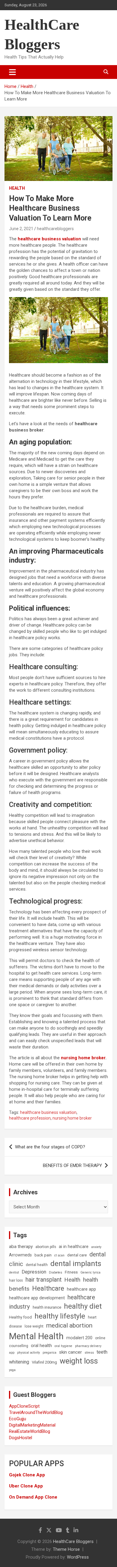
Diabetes (55, 1272)
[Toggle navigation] (12, 72)
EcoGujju (17, 1418)
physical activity (28, 1353)
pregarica (49, 1353)
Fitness (71, 1272)
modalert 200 (79, 1337)
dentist (14, 1272)
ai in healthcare (73, 1246)
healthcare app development (37, 1298)
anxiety (96, 1247)
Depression (34, 1272)
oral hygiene (63, 1346)
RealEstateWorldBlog (29, 1431)
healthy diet (83, 1306)
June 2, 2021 (21, 228)
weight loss (79, 1360)
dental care (77, 1255)
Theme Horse (66, 1549)
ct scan (59, 1255)
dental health (37, 1265)
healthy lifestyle (59, 1316)
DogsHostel (20, 1437)
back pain (43, 1255)
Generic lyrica (90, 1272)
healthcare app (81, 1289)
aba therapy (21, 1246)
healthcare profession (30, 1118)
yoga (12, 1370)
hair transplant (44, 1279)
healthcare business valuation (49, 239)
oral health (41, 1345)
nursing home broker (83, 1057)
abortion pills (45, 1247)
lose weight (34, 1326)
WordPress (78, 1557)
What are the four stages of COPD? (50, 1147)
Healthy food (20, 1317)
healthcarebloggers (55, 228)
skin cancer (70, 1352)
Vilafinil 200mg (44, 1362)
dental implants (75, 1263)
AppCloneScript (24, 1406)
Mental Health (36, 1336)
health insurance (47, 1307)
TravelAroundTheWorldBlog (36, 1412)
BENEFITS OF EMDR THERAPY (72, 1165)
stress (89, 1353)
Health (17, 188)
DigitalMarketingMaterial (32, 1425)
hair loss (16, 1280)
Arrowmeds (20, 1255)
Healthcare (48, 1288)
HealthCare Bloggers (73, 1541)
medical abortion (69, 1325)
